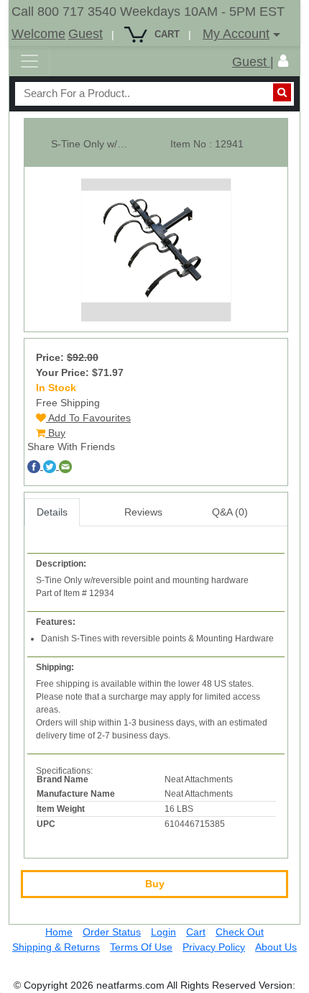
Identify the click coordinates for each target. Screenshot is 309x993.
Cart (196, 932)
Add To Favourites (88, 418)
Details (52, 512)
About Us (276, 947)
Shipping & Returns (56, 947)
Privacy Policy (214, 947)
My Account (236, 34)
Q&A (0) (230, 512)
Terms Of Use (141, 947)
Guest (85, 34)
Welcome (38, 34)
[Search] (282, 92)
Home (59, 932)
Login (163, 932)
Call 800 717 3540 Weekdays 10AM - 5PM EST (148, 11)
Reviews (143, 512)
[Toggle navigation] (29, 61)
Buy (55, 433)
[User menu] (283, 61)
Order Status (112, 932)
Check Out (240, 932)
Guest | (253, 62)
